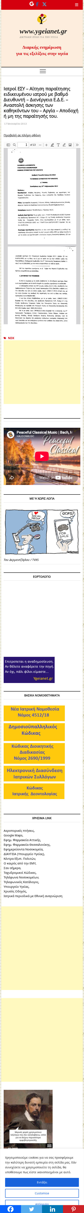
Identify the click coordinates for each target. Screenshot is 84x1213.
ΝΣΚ (11, 338)
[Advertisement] (42, 372)
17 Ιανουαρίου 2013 (15, 123)
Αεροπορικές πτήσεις (19, 830)
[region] (42, 1180)
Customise (42, 1193)
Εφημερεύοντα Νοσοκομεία (23, 849)
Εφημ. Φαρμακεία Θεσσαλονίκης (27, 844)
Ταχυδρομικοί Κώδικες (20, 872)
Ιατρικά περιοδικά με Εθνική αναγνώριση (33, 896)
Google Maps (13, 835)
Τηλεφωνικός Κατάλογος (21, 882)
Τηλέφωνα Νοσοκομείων (21, 877)
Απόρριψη (42, 1204)
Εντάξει (42, 1182)
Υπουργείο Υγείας (16, 886)
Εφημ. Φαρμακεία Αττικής (22, 840)
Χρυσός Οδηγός (15, 891)
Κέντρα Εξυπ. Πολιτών (19, 858)
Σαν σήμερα (12, 868)
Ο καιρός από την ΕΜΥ (19, 863)
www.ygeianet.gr (43, 31)
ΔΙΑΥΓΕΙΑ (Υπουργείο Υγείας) (24, 854)
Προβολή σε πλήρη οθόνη (22, 135)
